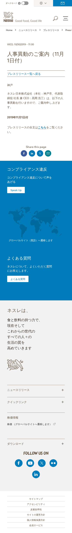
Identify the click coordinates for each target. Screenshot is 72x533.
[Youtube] (30, 463)
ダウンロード (35, 443)
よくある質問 (19, 257)
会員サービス (36, 525)
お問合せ (62, 3)
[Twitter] (42, 463)
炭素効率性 (36, 509)
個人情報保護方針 (36, 519)
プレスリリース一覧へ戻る (24, 74)
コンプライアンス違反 (27, 169)
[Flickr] (53, 463)
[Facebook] (19, 463)
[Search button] (58, 18)
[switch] (24, 3)
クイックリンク (35, 401)
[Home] (23, 17)
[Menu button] (65, 18)
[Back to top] (65, 526)
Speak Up (15, 190)
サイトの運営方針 (36, 514)
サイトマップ (36, 498)
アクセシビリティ (36, 504)
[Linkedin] (36, 474)
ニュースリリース (35, 389)
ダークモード (11, 3)
